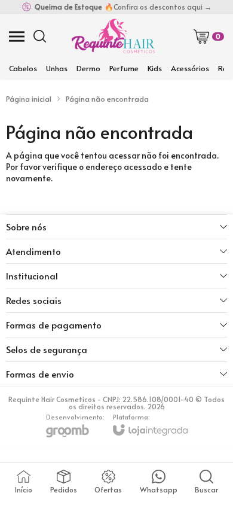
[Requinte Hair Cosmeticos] (113, 36)
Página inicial (28, 98)
